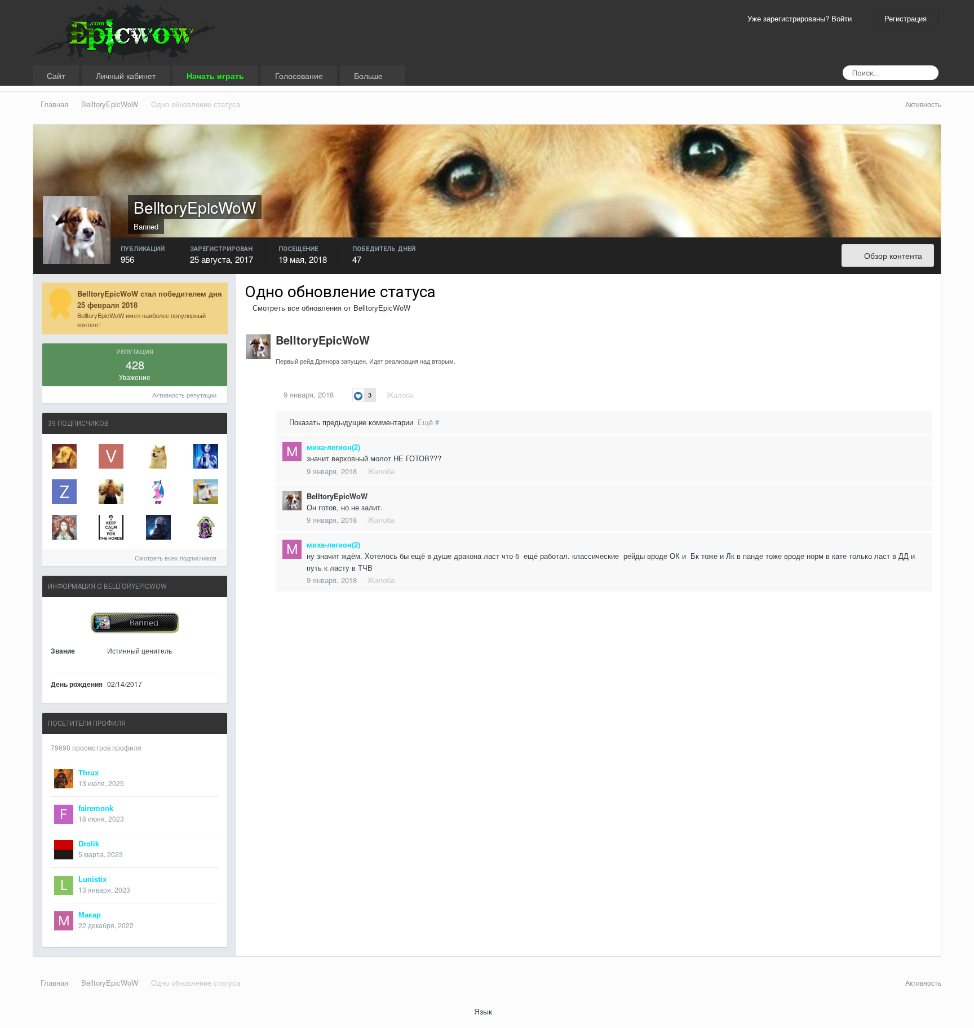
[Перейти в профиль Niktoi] (64, 527)
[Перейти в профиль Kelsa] (64, 456)
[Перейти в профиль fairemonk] (63, 814)
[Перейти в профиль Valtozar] (111, 456)
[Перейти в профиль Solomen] (158, 527)
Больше (369, 75)
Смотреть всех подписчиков (176, 557)
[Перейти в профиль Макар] (63, 920)
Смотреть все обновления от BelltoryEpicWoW (330, 307)
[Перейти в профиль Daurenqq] (111, 527)
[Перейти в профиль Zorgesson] (64, 491)
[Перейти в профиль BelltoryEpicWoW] (258, 346)
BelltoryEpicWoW (323, 340)
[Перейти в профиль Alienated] (205, 491)
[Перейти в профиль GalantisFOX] (205, 456)
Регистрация (905, 18)
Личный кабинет (126, 75)
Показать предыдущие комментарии (363, 422)
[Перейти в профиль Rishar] (111, 491)
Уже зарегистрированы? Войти (801, 18)
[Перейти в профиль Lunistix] (63, 885)
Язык (484, 1011)
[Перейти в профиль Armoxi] (158, 456)
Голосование (299, 75)
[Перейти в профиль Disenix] (158, 491)
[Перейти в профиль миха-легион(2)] (292, 451)
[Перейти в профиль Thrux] (63, 778)
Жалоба (400, 395)
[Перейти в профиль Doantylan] (205, 527)
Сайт (56, 75)
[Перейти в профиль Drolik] (63, 849)
